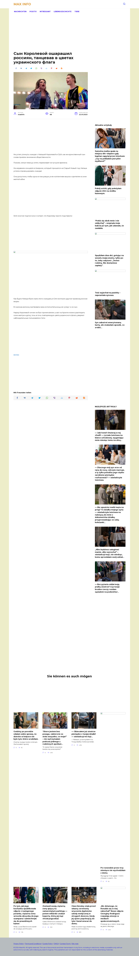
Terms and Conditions (33, 944)
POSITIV (33, 12)
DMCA (56, 944)
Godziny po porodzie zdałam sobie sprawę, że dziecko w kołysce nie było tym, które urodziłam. (26, 735)
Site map (75, 944)
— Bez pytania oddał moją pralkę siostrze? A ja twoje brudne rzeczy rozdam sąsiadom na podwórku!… (107, 588)
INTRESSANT (45, 12)
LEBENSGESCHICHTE (62, 12)
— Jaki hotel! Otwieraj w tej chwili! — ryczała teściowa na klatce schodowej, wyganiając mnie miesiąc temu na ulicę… (109, 436)
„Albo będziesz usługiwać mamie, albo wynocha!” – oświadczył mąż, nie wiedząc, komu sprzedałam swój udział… (109, 553)
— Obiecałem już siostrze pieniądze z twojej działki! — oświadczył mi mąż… (84, 734)
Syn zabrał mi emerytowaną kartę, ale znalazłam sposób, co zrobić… (109, 324)
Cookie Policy (48, 944)
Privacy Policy (19, 944)
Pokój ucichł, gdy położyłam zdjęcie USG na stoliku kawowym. (108, 190)
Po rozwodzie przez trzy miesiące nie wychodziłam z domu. (113, 870)
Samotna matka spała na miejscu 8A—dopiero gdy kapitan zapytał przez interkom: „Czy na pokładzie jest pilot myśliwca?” (110, 156)
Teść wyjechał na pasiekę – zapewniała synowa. (107, 294)
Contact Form (65, 944)
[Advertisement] (69, 34)
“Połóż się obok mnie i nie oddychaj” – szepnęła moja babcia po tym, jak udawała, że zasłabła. (109, 224)
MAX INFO (22, 4)
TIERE (76, 12)
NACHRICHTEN (20, 12)
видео (16, 355)
